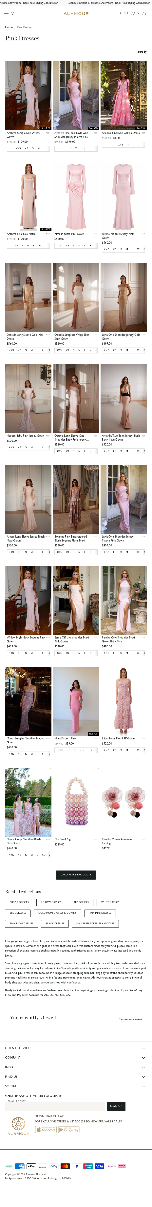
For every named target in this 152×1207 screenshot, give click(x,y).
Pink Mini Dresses (100, 913)
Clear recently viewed (130, 1020)
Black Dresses (55, 924)
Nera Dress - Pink (65, 738)
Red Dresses (81, 902)
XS (68, 750)
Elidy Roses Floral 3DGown (118, 738)
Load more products (76, 875)
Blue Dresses (18, 913)
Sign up (116, 1106)
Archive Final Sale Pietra (21, 234)
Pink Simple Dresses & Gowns (95, 924)
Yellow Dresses (51, 902)
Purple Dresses (19, 902)
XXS (60, 750)
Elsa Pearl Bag (62, 839)
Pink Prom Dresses (21, 924)
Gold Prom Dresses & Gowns (57, 913)
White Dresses (110, 902)
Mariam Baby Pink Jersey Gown (26, 436)
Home (9, 27)
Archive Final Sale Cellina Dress (121, 133)
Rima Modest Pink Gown (69, 234)
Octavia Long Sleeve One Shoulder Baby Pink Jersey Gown (70, 440)
